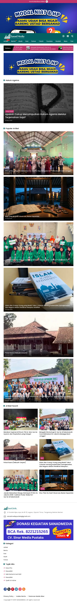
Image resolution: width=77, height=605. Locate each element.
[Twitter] (9, 589)
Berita (6, 428)
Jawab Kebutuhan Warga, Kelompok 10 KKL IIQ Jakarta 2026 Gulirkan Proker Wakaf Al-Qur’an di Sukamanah (21, 495)
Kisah (6, 458)
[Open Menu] (68, 36)
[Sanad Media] (14, 36)
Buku (42, 458)
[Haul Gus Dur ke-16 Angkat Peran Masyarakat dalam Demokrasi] (40, 48)
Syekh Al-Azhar (11, 580)
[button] (63, 36)
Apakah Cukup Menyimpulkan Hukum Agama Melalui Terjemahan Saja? (35, 116)
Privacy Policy (8, 596)
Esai (5, 554)
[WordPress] (16, 589)
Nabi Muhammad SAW (13, 574)
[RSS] (23, 589)
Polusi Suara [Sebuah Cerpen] (15, 462)
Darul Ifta (9, 568)
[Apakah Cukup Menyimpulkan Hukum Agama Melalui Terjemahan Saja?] (38, 103)
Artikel (7, 488)
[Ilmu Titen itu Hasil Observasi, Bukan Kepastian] (56, 480)
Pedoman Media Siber (36, 596)
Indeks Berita (21, 596)
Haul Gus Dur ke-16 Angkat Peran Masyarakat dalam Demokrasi (52, 48)
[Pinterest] (12, 589)
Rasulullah (9, 571)
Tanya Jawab (9, 111)
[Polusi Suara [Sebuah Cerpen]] (21, 450)
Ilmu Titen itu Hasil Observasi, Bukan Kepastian (56, 493)
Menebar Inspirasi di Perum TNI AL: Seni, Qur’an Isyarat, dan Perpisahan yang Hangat (20, 433)
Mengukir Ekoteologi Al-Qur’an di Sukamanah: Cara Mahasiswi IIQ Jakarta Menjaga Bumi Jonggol (23, 48)
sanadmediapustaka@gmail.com (18, 516)
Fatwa (6, 560)
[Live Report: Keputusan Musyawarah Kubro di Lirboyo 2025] (72, 48)
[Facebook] (5, 589)
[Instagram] (20, 589)
